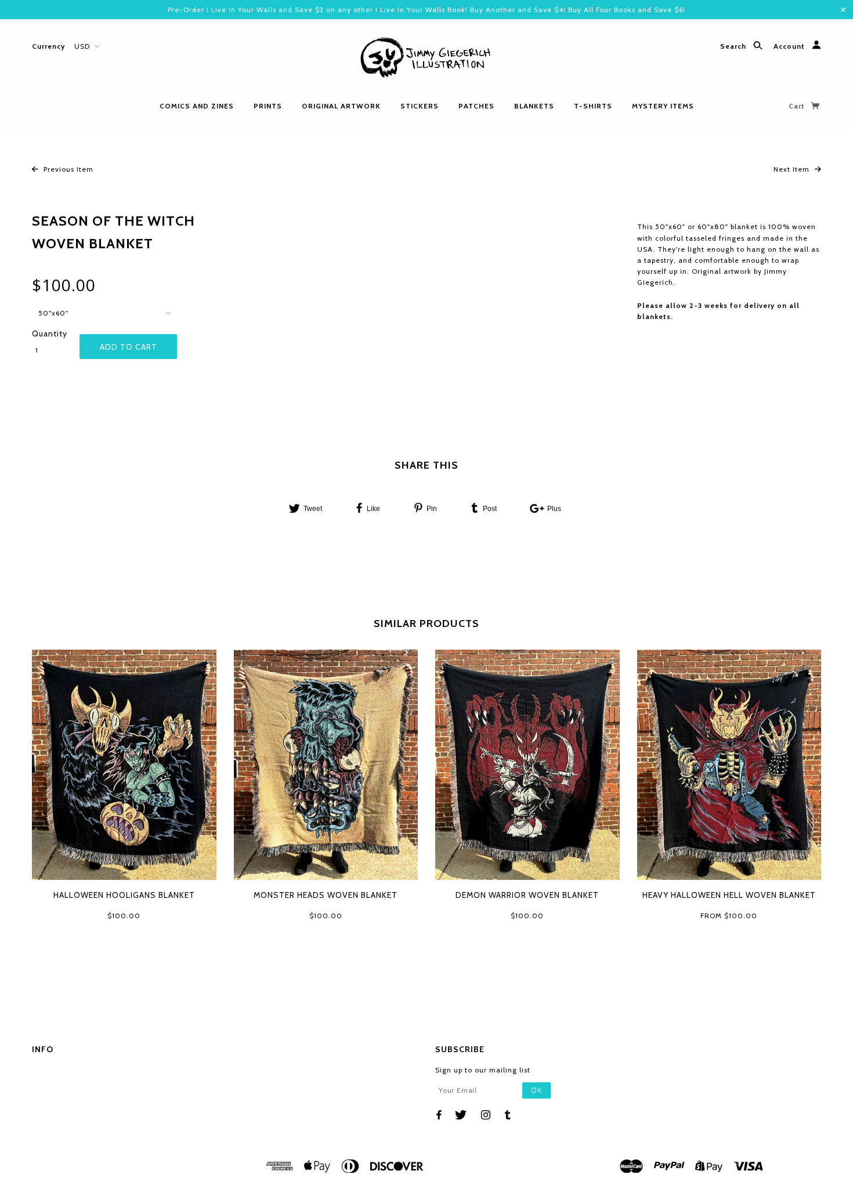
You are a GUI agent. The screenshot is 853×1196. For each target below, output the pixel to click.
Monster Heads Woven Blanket (325, 895)
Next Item (793, 169)
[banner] (426, 58)
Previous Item (67, 169)
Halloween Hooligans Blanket (124, 895)
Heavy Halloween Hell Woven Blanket (729, 895)
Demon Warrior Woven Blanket (527, 895)
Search (734, 46)
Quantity (49, 333)
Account (790, 46)
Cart (798, 106)
